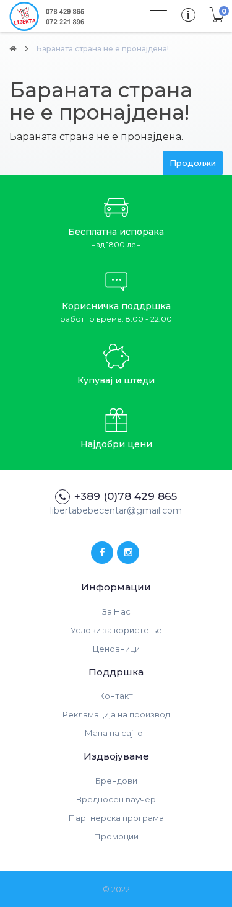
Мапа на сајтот (116, 733)
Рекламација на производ (116, 714)
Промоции (116, 836)
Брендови (116, 781)
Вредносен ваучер (116, 799)
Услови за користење (116, 630)
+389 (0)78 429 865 (125, 496)
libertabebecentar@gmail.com (116, 510)
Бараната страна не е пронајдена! (103, 48)
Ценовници (116, 649)
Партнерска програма (116, 818)
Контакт (116, 696)
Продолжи (193, 163)
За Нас (116, 611)
